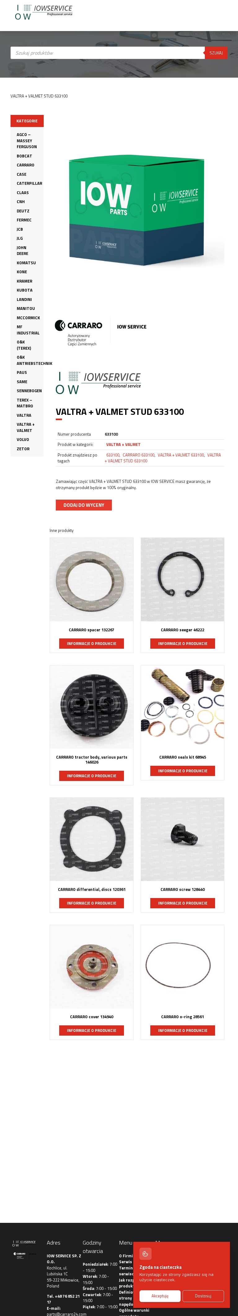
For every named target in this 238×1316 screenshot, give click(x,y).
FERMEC (24, 220)
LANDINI (24, 299)
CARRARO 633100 (138, 455)
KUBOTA (25, 290)
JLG (20, 238)
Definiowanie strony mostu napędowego (132, 1298)
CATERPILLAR (29, 183)
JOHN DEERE (22, 250)
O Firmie (127, 1256)
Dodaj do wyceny (84, 505)
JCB (20, 229)
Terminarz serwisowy (129, 1271)
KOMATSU (26, 263)
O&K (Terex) (24, 345)
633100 (112, 455)
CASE (21, 174)
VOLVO (23, 439)
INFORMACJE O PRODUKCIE (91, 643)
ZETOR (23, 449)
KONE (22, 272)
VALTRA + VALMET (26, 427)
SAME (22, 382)
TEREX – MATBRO (25, 403)
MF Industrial (28, 330)
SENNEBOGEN (29, 391)
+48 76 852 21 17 (63, 1299)
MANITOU (26, 308)
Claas (23, 192)
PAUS (22, 372)
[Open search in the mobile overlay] (119, 107)
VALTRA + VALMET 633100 (181, 455)
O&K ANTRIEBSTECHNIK (34, 360)
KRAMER (24, 281)
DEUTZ (23, 211)
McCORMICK (28, 318)
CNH (21, 201)
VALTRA (24, 415)
